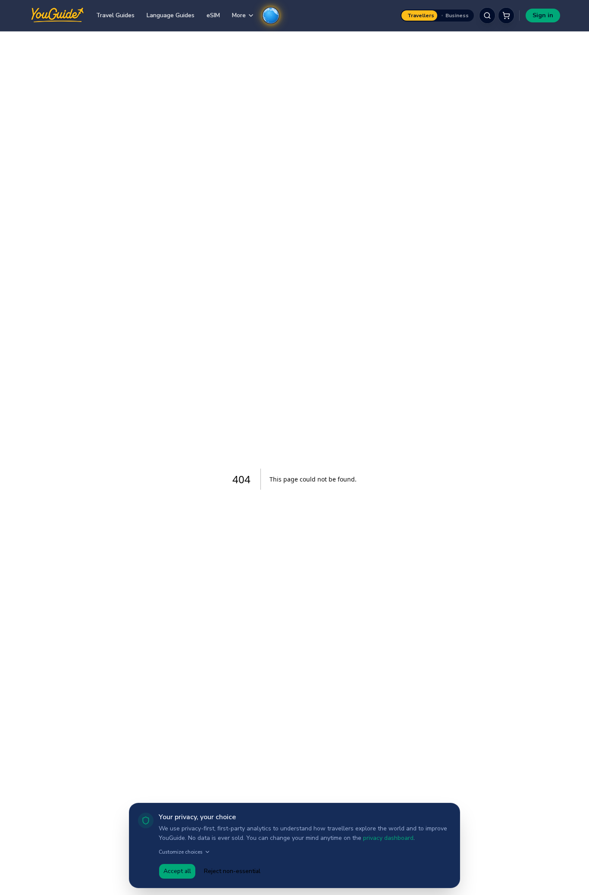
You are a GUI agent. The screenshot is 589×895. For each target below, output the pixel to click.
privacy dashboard (388, 838)
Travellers (420, 15)
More (239, 15)
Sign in (543, 15)
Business (457, 15)
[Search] (487, 15)
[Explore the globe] (270, 15)
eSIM (213, 15)
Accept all (177, 871)
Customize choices (181, 851)
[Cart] (506, 15)
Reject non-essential (232, 871)
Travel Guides (115, 15)
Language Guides (170, 15)
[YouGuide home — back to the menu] (57, 15)
